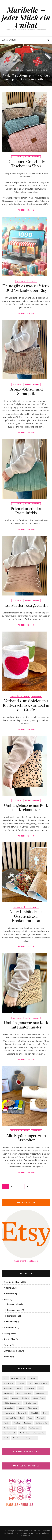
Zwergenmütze (31, 1438)
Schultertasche (9, 1413)
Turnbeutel (27, 1423)
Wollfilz (6, 1438)
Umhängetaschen (32, 157)
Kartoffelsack (8, 1393)
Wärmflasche (17, 1438)
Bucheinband (32, 907)
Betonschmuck (14, 1310)
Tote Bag (17, 1423)
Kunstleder (27, 1393)
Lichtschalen (13, 1316)
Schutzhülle (35, 1413)
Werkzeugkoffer (38, 1433)
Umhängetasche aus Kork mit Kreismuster (26, 808)
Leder (5, 1398)
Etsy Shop (21, 1383)
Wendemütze (24, 1433)
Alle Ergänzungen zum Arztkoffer (26, 1138)
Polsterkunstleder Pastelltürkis (26, 511)
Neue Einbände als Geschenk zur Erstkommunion (26, 916)
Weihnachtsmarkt (9, 1433)
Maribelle (25, 1398)
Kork (18, 1393)
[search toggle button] (48, 40)
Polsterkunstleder (31, 1403)
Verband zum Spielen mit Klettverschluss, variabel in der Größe (26, 705)
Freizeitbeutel (10, 1327)
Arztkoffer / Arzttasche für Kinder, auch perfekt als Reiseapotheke (26, 77)
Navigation (10, 39)
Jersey (40, 1388)
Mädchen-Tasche (39, 1398)
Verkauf (32, 281)
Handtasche (30, 1388)
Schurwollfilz (22, 1413)
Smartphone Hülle (10, 1418)
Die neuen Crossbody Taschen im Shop (26, 164)
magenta (15, 1398)
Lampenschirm (41, 1393)
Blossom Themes (27, 1533)
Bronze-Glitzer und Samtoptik (26, 391)
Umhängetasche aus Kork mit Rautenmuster (26, 1025)
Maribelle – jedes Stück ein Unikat (26, 17)
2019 (5, 1378)
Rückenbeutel (32, 1408)
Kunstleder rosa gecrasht (26, 605)
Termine (7, 1345)
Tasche (30, 1418)
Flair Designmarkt (41, 1383)
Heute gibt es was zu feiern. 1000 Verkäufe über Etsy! (26, 288)
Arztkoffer (32, 1378)
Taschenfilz (41, 1418)
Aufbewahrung (10, 1293)
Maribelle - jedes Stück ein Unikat (28, 1530)
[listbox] (26, 65)
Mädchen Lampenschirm (12, 1403)
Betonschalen (13, 1304)
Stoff (21, 1418)
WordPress (25, 1536)
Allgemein (30, 70)
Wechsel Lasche (35, 1428)
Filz (30, 1383)
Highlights (42, 70)
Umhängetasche (41, 1423)
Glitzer (19, 1388)
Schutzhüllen (9, 1339)
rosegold (21, 1408)
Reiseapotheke (9, 1408)
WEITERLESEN (24, 210)
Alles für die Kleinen (14, 70)
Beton (6, 1299)
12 (21, 1186)
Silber (45, 1413)
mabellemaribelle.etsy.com (26, 1261)
